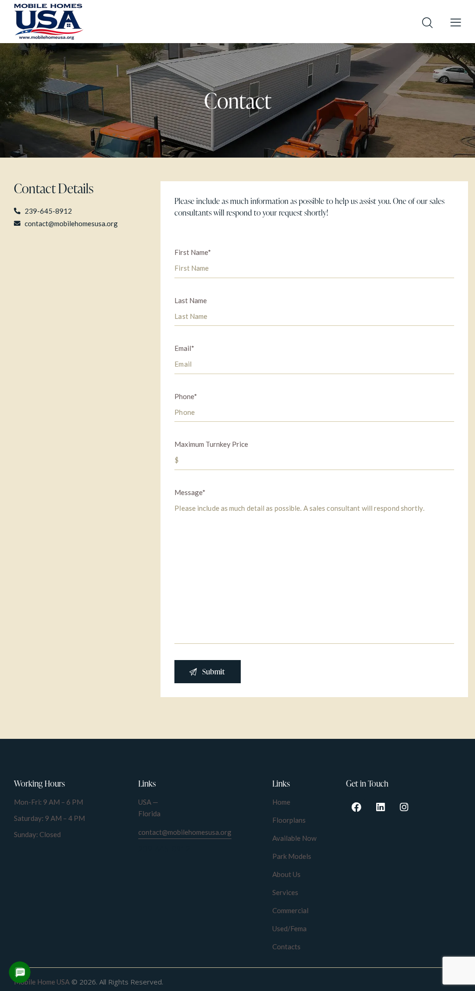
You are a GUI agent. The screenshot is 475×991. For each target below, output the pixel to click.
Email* (184, 348)
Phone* (185, 396)
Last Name (190, 300)
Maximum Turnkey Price (211, 444)
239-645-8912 (164, 849)
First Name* (192, 252)
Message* (189, 492)
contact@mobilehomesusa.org (184, 832)
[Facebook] (356, 807)
